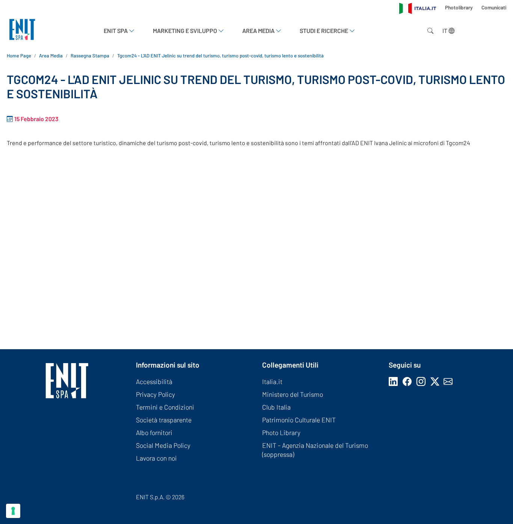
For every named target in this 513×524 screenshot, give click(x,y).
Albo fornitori (154, 432)
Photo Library (281, 432)
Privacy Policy (155, 394)
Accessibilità (154, 381)
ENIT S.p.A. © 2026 (160, 496)
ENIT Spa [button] (116, 30)
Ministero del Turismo (292, 394)
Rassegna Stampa (90, 56)
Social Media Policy (163, 445)
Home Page (19, 56)
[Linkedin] (395, 381)
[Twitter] (437, 381)
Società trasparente (164, 420)
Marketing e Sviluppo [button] (185, 30)
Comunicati (493, 7)
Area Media (51, 56)
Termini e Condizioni (165, 407)
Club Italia (276, 407)
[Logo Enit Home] (22, 31)
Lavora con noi (156, 458)
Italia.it (272, 381)
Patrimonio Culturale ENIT (299, 420)
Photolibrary (459, 7)
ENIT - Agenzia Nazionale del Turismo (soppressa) (315, 449)
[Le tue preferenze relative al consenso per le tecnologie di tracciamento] (13, 511)
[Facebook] (409, 381)
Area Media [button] (259, 30)
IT (445, 30)
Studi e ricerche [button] (324, 30)
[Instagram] (422, 381)
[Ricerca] (428, 30)
